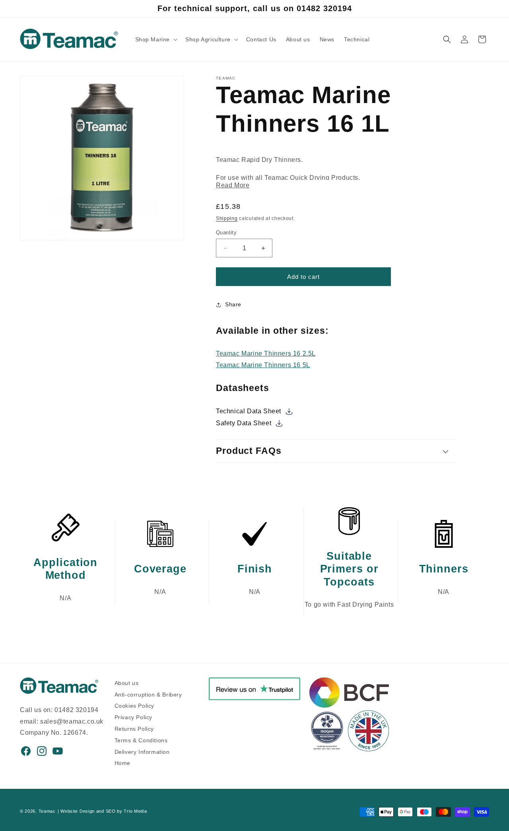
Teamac (47, 811)
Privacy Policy (133, 716)
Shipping (227, 218)
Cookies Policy (134, 705)
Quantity (226, 232)
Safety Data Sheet (244, 423)
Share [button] (233, 304)
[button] (155, 39)
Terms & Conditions (141, 739)
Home (122, 762)
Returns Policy (134, 728)
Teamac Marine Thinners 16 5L (263, 365)
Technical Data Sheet (249, 411)
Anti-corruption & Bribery (148, 693)
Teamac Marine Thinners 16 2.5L (266, 353)
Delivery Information (142, 750)
